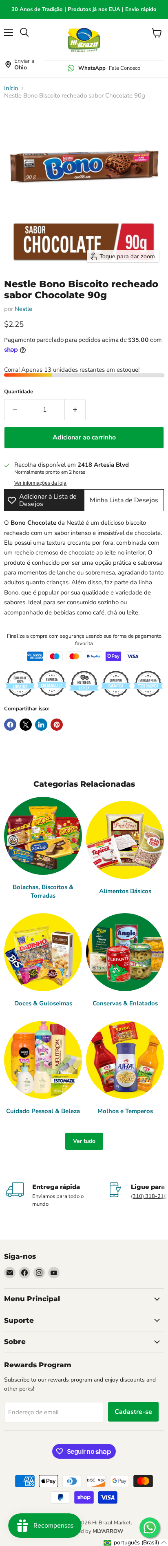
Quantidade (18, 392)
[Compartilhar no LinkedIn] (41, 725)
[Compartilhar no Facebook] (10, 725)
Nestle (23, 309)
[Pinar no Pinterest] (57, 725)
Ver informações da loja (40, 483)
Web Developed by (84, 1531)
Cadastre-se (133, 1411)
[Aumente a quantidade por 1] (75, 409)
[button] (135, 1542)
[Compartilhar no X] (26, 725)
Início (11, 88)
